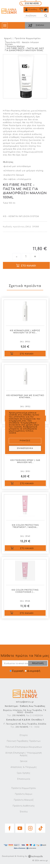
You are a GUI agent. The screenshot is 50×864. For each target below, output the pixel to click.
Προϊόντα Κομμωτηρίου (28, 38)
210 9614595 (18, 716)
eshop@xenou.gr (25, 702)
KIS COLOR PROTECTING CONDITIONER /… (25, 591)
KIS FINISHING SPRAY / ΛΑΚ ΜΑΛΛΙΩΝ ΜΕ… (25, 461)
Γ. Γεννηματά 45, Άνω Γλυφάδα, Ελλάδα (25, 724)
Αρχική (8, 38)
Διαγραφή (33, 671)
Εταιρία (24, 735)
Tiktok (40, 827)
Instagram (30, 827)
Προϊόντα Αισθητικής (24, 806)
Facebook (9, 827)
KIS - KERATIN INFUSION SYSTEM (21, 216)
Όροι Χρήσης (23, 773)
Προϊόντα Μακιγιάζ (23, 800)
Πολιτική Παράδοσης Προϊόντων (24, 741)
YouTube (19, 827)
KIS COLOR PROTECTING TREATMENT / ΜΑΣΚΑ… (25, 526)
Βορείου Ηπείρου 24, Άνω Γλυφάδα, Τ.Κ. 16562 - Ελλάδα (25, 711)
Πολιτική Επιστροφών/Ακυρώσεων (23, 747)
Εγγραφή (18, 671)
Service (23, 761)
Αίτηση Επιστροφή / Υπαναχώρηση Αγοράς (23, 754)
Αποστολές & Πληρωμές (24, 767)
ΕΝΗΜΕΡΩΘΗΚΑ (25, 448)
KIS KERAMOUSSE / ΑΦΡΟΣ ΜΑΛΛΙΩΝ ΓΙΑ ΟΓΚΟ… (25, 332)
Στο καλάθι (26, 354)
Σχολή (40, 25)
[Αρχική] (9, 11)
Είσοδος (33, 10)
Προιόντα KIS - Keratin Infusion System (22, 43)
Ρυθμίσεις (25, 441)
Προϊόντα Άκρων (23, 794)
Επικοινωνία (23, 779)
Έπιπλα (24, 811)
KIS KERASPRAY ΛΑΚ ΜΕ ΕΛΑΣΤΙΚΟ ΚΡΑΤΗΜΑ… (25, 396)
